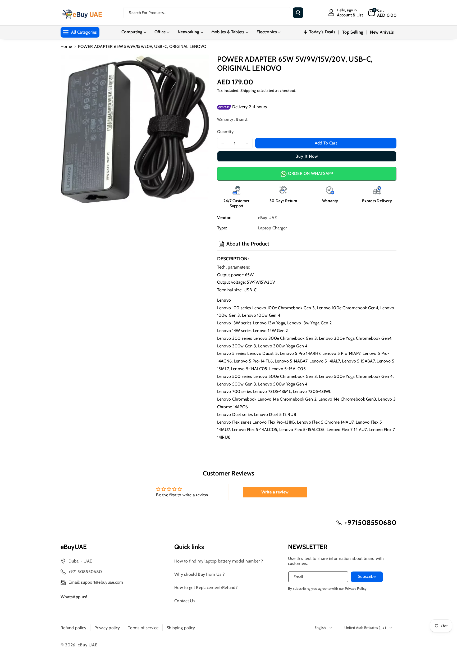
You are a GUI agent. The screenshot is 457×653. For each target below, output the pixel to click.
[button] (382, 13)
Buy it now (306, 156)
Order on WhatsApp (310, 173)
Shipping (248, 90)
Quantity (225, 131)
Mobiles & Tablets (228, 31)
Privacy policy (107, 627)
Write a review (275, 492)
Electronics (267, 31)
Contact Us (184, 600)
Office (160, 31)
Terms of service (143, 627)
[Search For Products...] (298, 12)
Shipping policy (181, 627)
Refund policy (73, 627)
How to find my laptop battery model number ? (218, 561)
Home (66, 46)
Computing (132, 31)
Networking (188, 31)
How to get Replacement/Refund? (205, 587)
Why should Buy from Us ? (199, 574)
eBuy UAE (88, 644)
